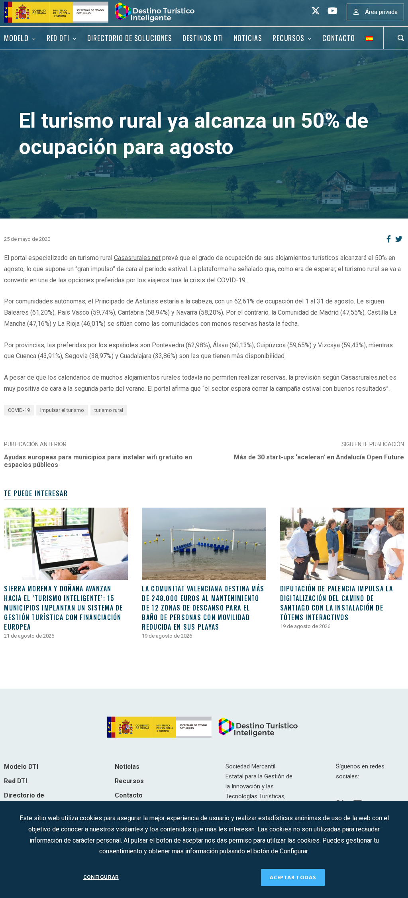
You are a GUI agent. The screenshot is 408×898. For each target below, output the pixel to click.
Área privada (381, 12)
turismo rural (108, 410)
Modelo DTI (21, 766)
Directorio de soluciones (129, 38)
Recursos (288, 38)
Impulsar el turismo (62, 410)
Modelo (16, 38)
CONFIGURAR (101, 877)
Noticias (248, 38)
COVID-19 (19, 410)
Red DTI (58, 38)
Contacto (338, 38)
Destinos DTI (203, 38)
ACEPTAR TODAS (293, 877)
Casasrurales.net (137, 258)
